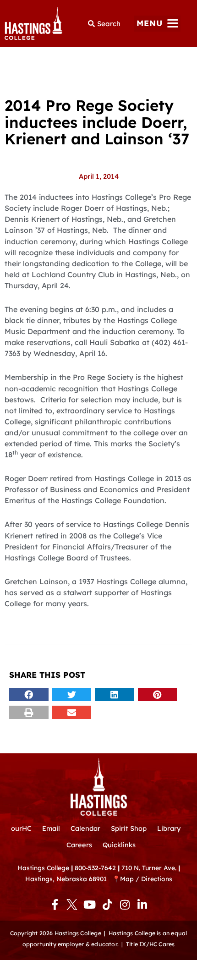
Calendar (85, 828)
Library (169, 828)
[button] (157, 24)
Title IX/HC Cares (150, 944)
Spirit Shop (129, 828)
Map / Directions (146, 879)
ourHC (21, 828)
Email (51, 828)
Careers (79, 844)
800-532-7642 (95, 868)
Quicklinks (119, 844)
